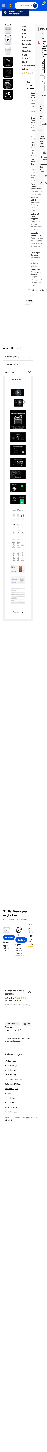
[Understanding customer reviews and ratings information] (29, 1005)
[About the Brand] (27, 379)
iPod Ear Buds (10, 1075)
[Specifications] (29, 364)
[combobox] (26, 5)
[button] (27, 85)
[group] (32, 72)
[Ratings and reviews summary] (29, 991)
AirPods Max (10, 1098)
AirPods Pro (9, 1102)
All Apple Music (11, 1107)
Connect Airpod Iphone (14, 1079)
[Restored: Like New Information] (44, 84)
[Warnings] (29, 372)
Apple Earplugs (11, 1070)
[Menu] (4, 5)
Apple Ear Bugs (11, 1065)
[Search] (35, 5)
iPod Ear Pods (10, 1061)
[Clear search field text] (31, 5)
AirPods (8, 1093)
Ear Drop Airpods (11, 1089)
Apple (24, 26)
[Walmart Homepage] (10, 5)
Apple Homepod (11, 1112)
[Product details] (29, 357)
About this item (12, 348)
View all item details (36, 290)
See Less (16, 612)
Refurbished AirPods (13, 1084)
